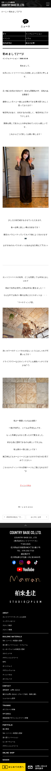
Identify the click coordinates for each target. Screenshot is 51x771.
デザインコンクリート (10, 658)
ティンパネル (7, 675)
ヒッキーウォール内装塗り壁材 (14, 649)
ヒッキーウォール (9, 742)
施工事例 (6, 729)
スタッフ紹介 (7, 625)
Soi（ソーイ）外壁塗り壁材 (12, 641)
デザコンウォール (9, 670)
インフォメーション (34, 34)
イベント (6, 38)
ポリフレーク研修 (9, 709)
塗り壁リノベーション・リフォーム (15, 645)
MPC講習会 (7, 714)
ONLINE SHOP (9, 753)
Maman (6, 760)
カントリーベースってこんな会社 (14, 617)
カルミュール (7, 653)
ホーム (4, 12)
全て (4, 34)
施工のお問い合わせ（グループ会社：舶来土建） (20, 694)
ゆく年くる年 (36, 517)
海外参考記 (7, 43)
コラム (28, 38)
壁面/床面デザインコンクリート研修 (15, 718)
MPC (4, 662)
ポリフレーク (7, 679)
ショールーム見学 (9, 698)
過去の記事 (30, 43)
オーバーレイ (7, 666)
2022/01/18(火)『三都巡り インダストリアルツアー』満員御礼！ (15, 517)
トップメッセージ (9, 621)
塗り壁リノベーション (10, 737)
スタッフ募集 (7, 630)
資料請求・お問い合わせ (11, 690)
